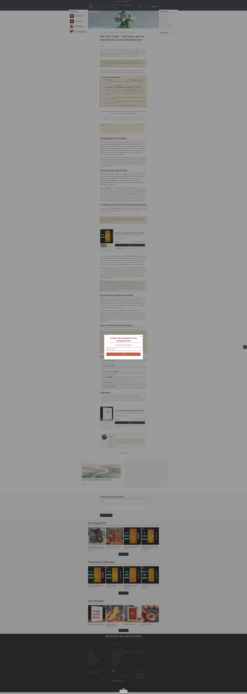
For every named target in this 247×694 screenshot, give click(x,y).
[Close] (141, 336)
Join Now (123, 354)
